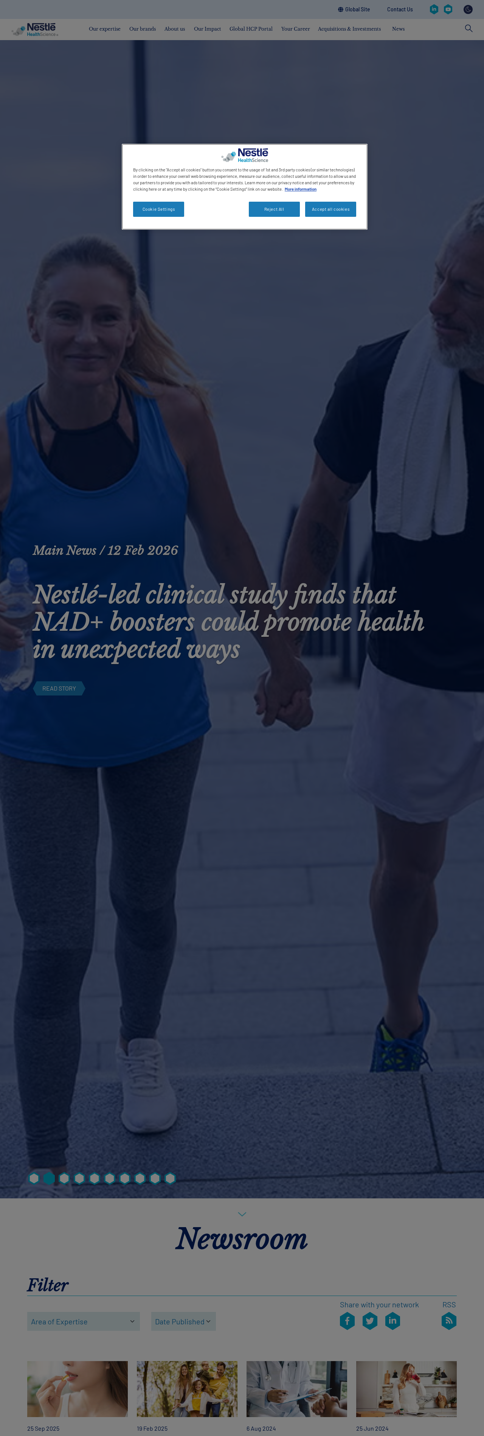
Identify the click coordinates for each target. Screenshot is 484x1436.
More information (300, 189)
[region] (245, 187)
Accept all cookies (330, 209)
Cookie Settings (159, 209)
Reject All (274, 209)
